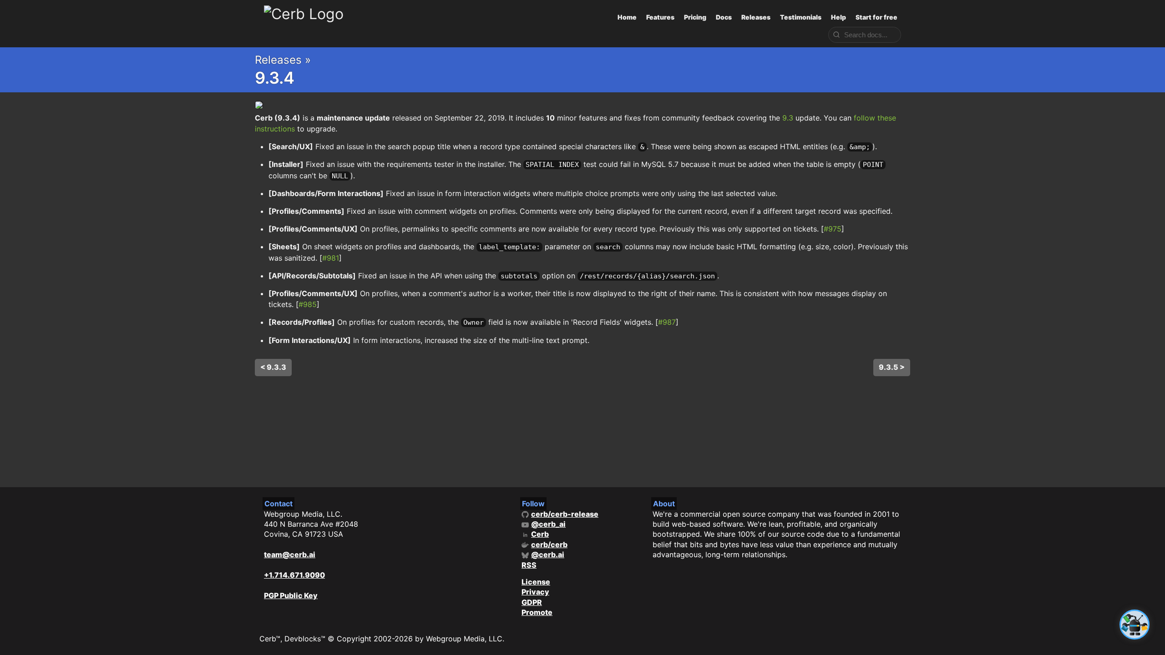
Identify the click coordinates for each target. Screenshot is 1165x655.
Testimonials (800, 17)
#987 (667, 322)
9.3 (787, 117)
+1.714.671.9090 (294, 574)
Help (838, 17)
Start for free (876, 17)
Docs (724, 17)
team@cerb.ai (289, 554)
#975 (832, 228)
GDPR (532, 602)
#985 (308, 304)
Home (627, 17)
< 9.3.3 (273, 367)
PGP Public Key (291, 595)
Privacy (535, 591)
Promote (537, 612)
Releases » (283, 59)
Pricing (695, 17)
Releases (755, 17)
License (536, 581)
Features (660, 17)
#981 (330, 257)
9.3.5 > (892, 367)
